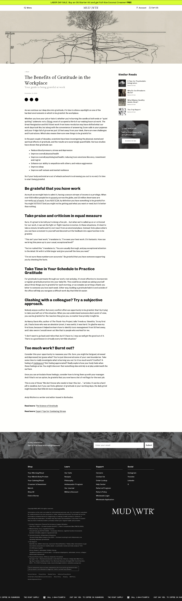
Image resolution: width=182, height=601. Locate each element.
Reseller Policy (52, 574)
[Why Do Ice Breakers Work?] (133, 92)
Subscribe (130, 141)
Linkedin (131, 480)
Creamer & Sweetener (37, 484)
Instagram (132, 473)
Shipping (65, 576)
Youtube (131, 477)
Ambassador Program (73, 484)
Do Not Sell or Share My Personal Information (40, 576)
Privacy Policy (42, 574)
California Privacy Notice (64, 574)
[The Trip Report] (133, 111)
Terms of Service (32, 574)
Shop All (31, 492)
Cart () (154, 8)
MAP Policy (72, 576)
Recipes (67, 477)
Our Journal (69, 488)
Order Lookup (101, 480)
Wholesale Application (105, 500)
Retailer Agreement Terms (34, 579)
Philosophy (68, 480)
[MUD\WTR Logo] (91, 8)
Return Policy (101, 492)
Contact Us (100, 477)
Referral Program (103, 488)
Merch (30, 488)
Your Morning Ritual (36, 473)
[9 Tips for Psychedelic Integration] (133, 83)
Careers (99, 473)
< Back (27, 71)
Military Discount (71, 492)
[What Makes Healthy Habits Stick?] (133, 102)
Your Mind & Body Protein (38, 477)
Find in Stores (33, 496)
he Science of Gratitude (47, 406)
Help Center (101, 484)
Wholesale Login (102, 496)
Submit (149, 445)
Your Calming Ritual (36, 480)
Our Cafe (68, 473)
